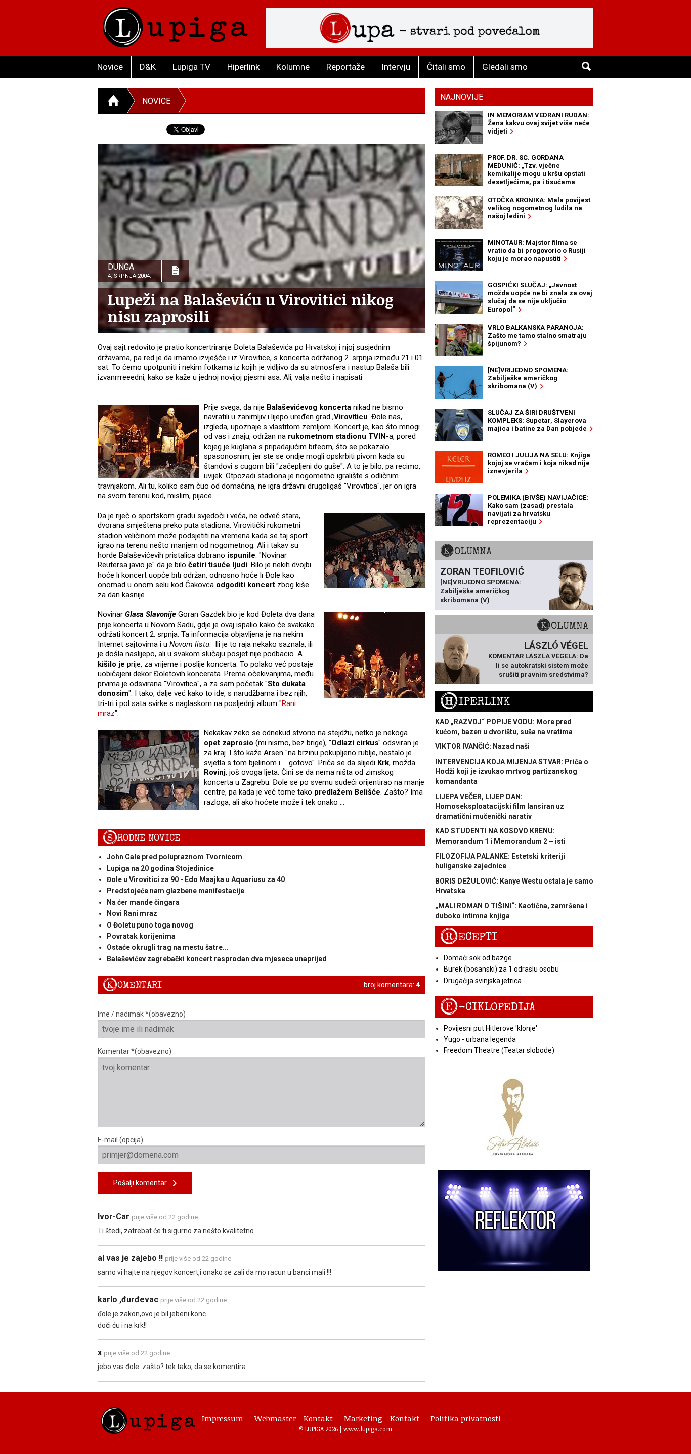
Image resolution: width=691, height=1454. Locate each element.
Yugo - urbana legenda (480, 1039)
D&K (148, 67)
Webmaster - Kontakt (293, 1418)
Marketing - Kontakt (381, 1418)
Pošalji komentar (143, 1183)
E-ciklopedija (487, 1007)
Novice (110, 67)
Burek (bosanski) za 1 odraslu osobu (501, 969)
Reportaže (345, 67)
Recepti (468, 937)
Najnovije (461, 97)
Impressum (222, 1418)
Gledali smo (505, 67)
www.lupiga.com (367, 1429)
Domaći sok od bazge (478, 958)
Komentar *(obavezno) (134, 1051)
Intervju (395, 67)
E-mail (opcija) (120, 1140)
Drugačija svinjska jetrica (483, 981)
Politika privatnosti (465, 1418)
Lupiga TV (191, 67)
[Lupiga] (175, 24)
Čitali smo (446, 67)
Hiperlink (243, 67)
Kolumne (293, 67)
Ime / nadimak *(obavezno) (142, 1014)
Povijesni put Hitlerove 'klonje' (490, 1028)
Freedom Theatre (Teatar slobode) (499, 1050)
